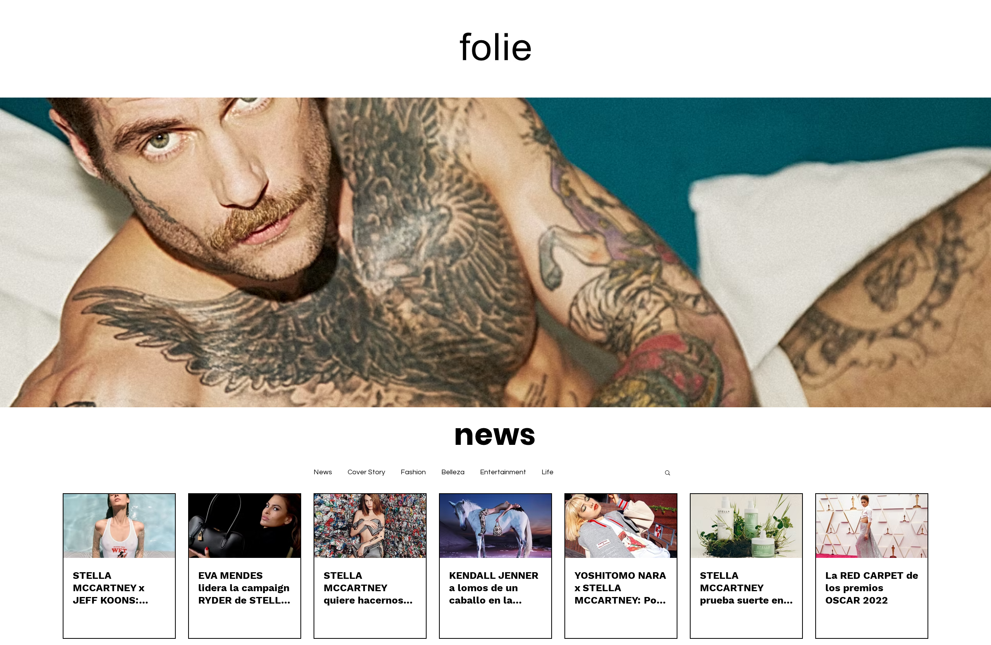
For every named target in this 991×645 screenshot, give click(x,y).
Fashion (413, 472)
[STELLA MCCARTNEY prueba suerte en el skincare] (746, 526)
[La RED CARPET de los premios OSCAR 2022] (872, 526)
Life (548, 472)
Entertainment (503, 472)
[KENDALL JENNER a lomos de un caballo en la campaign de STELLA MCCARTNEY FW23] (495, 526)
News (323, 472)
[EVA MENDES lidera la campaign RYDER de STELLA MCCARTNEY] (244, 526)
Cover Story (366, 472)
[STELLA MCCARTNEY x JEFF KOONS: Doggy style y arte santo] (119, 526)
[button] (667, 473)
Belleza (453, 472)
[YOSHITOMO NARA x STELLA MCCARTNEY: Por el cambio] (621, 526)
